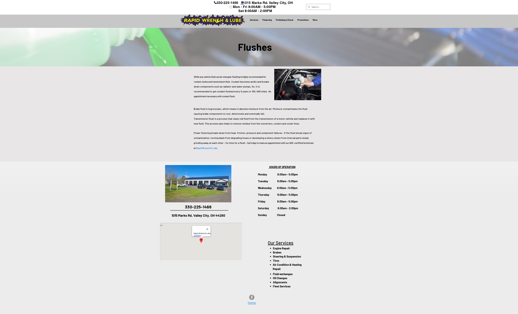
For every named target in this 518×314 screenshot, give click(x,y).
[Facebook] (251, 297)
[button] (254, 19)
